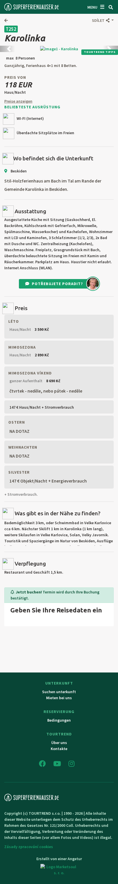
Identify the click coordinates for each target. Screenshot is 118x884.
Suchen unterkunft (59, 691)
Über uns (59, 742)
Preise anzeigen (18, 101)
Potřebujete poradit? (57, 283)
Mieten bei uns (59, 697)
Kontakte (59, 748)
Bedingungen (59, 720)
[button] (103, 20)
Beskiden (18, 171)
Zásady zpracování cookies (28, 846)
